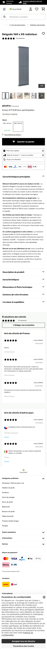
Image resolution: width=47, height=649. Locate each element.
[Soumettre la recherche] (4, 16)
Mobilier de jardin (8, 488)
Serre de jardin (7, 502)
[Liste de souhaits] (36, 9)
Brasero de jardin (8, 511)
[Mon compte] (30, 9)
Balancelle (6, 507)
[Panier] (43, 9)
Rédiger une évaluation (24, 325)
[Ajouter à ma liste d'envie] (43, 33)
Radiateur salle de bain (37, 25)
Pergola (5, 526)
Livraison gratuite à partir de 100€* (32, 2)
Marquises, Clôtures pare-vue (13, 483)
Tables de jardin (8, 516)
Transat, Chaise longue (10, 521)
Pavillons (5, 492)
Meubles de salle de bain (17, 25)
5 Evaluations (20, 38)
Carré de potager (8, 497)
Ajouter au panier (25, 142)
